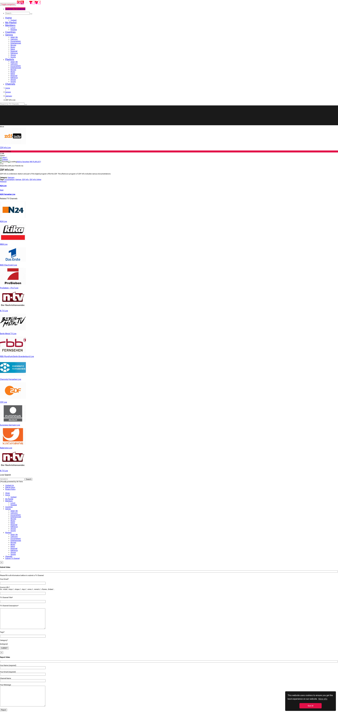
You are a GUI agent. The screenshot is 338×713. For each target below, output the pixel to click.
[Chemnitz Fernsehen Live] (13, 375)
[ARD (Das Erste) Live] (13, 261)
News (13, 49)
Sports (13, 57)
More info (322, 699)
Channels (10, 84)
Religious (14, 53)
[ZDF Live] (13, 398)
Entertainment (16, 43)
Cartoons (14, 39)
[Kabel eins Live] (13, 444)
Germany (11, 177)
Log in (13, 28)
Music (13, 47)
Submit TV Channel (12, 558)
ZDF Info (25, 179)
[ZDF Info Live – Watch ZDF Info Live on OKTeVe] (28, 4)
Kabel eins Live (6, 448)
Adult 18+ (14, 37)
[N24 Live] (13, 218)
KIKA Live (4, 244)
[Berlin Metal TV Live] (13, 330)
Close (7, 493)
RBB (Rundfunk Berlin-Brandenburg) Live (17, 356)
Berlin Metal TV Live (8, 334)
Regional (14, 51)
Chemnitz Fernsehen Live (10, 379)
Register (14, 30)
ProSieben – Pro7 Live (9, 288)
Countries (10, 32)
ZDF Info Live (5, 148)
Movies (13, 45)
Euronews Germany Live (10, 425)
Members (10, 25)
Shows (13, 55)
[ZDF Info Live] (13, 144)
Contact (14, 20)
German (18, 179)
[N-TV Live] (13, 307)
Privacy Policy (10, 489)
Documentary (16, 41)
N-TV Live (4, 311)
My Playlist (11, 22)
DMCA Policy (10, 487)
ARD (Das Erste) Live (8, 265)
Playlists (9, 59)
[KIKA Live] (13, 240)
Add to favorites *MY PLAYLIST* (29, 162)
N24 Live (3, 221)
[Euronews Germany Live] (13, 421)
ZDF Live (3, 402)
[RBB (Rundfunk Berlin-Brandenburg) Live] (13, 353)
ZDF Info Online (35, 179)
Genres (9, 34)
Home (8, 17)
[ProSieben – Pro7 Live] (13, 284)
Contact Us (9, 485)
